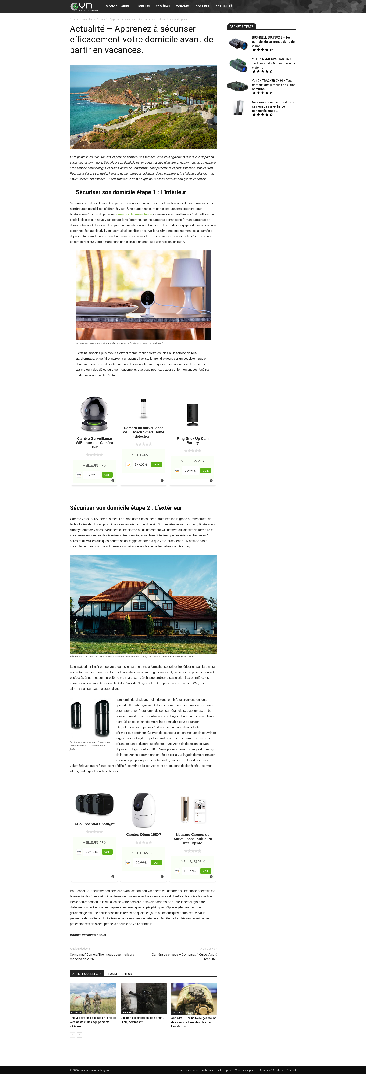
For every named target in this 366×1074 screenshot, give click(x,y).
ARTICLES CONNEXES (86, 974)
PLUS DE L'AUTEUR (119, 974)
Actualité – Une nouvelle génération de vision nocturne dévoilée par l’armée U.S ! (193, 1022)
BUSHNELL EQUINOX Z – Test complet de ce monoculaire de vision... (273, 42)
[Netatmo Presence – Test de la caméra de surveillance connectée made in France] (238, 107)
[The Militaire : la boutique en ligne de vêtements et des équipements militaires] (93, 998)
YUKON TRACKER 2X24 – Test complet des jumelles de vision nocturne (273, 85)
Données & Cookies (271, 1070)
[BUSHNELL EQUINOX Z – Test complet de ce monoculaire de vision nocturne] (238, 42)
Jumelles (142, 6)
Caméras (163, 6)
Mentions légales (245, 1070)
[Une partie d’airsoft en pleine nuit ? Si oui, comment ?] (144, 998)
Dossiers (202, 6)
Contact (291, 1070)
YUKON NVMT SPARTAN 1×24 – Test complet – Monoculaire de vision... (273, 63)
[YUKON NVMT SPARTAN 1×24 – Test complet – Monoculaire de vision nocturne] (238, 64)
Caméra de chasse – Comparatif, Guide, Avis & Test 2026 (184, 957)
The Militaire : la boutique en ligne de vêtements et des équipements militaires (93, 1022)
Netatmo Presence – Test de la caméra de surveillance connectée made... (273, 106)
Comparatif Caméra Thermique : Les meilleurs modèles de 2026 (102, 957)
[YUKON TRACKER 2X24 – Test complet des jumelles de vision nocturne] (238, 86)
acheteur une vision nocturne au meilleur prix (204, 1070)
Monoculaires (117, 6)
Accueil (74, 19)
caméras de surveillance (134, 214)
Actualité (87, 19)
